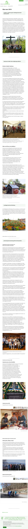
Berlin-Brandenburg (22, 517)
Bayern (18, 517)
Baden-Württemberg (13, 517)
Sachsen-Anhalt (10, 519)
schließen (5, 527)
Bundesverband (7, 517)
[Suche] (24, 0)
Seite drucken (6, 512)
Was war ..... (6, 6)
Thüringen (20, 519)
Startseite (1, 6)
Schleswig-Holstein (15, 519)
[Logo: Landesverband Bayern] (6, 2)
